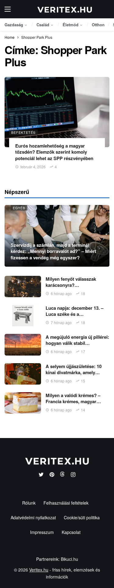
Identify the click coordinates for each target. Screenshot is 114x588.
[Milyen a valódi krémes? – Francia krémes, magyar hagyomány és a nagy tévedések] (23, 403)
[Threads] (62, 475)
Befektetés (23, 132)
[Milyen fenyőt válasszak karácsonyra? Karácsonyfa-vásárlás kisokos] (23, 286)
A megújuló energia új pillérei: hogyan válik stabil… (77, 340)
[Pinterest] (52, 475)
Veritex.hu (38, 570)
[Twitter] (41, 475)
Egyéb (19, 207)
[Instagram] (73, 475)
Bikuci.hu (69, 559)
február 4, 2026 (33, 166)
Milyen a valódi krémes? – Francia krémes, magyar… (73, 398)
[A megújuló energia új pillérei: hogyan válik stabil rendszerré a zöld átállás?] (23, 344)
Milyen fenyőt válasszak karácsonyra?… (71, 282)
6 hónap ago (61, 293)
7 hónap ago (61, 322)
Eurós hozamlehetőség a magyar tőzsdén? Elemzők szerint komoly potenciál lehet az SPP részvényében (54, 152)
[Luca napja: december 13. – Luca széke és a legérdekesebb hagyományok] (23, 315)
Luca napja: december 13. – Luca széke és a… (74, 311)
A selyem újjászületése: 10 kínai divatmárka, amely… (74, 369)
